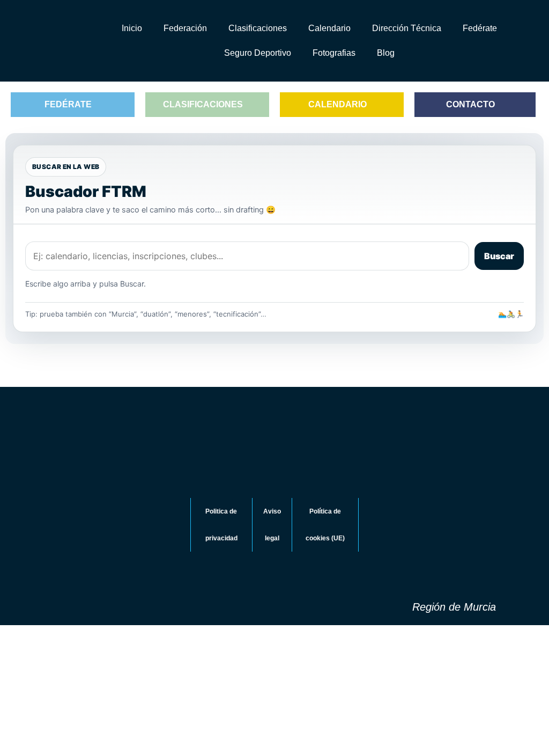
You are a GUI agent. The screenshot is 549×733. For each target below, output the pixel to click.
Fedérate (480, 28)
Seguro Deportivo (257, 52)
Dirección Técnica (406, 28)
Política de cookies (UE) (325, 525)
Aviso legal (272, 525)
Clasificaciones (257, 28)
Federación (185, 28)
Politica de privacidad (221, 525)
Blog (386, 52)
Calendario (329, 28)
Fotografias (334, 52)
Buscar (499, 256)
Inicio (132, 28)
